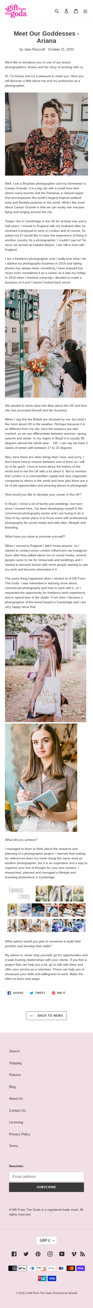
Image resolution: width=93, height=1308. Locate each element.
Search (14, 1051)
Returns (15, 1075)
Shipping (15, 1063)
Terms (13, 1146)
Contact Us (17, 1110)
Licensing (16, 1122)
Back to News (50, 1015)
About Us (16, 1098)
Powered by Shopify (65, 1293)
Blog (12, 1087)
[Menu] (85, 11)
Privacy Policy (19, 1134)
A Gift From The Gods (39, 1293)
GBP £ (45, 1240)
